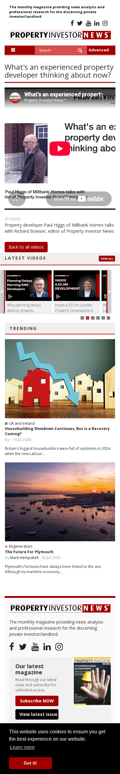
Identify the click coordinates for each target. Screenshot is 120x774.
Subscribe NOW (37, 701)
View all (107, 259)
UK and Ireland (22, 423)
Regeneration (20, 546)
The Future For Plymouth (29, 551)
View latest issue (38, 714)
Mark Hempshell (24, 557)
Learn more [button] (22, 747)
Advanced (99, 50)
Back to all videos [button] (26, 247)
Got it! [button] (30, 763)
